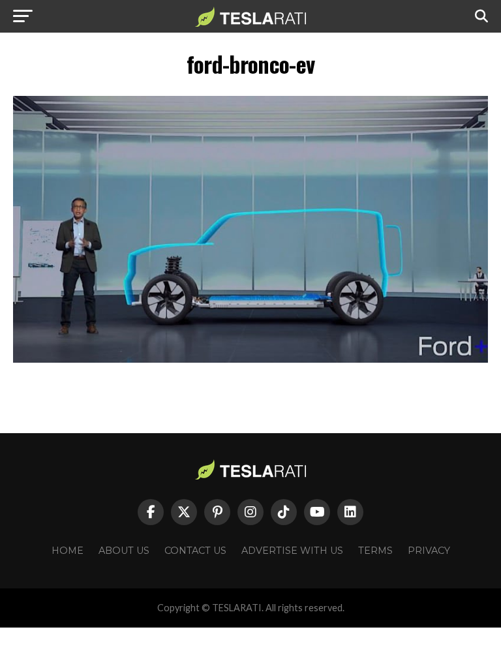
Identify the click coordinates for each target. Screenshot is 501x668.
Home (68, 550)
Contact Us (195, 550)
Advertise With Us (292, 550)
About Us (124, 550)
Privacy (429, 550)
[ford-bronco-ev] (250, 359)
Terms (375, 550)
